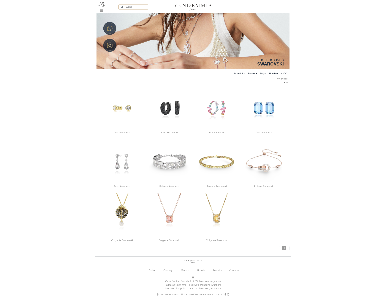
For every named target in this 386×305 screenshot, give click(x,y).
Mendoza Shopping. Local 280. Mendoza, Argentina (193, 289)
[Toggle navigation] (101, 11)
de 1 (288, 83)
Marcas (185, 270)
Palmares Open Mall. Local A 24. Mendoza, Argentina (193, 285)
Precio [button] (251, 74)
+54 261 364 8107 (169, 295)
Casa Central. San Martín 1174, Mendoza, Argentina (193, 281)
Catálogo (168, 270)
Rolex (152, 270)
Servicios (218, 270)
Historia (201, 270)
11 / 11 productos (282, 79)
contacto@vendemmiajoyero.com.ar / (203, 295)
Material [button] (238, 74)
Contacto (234, 270)
